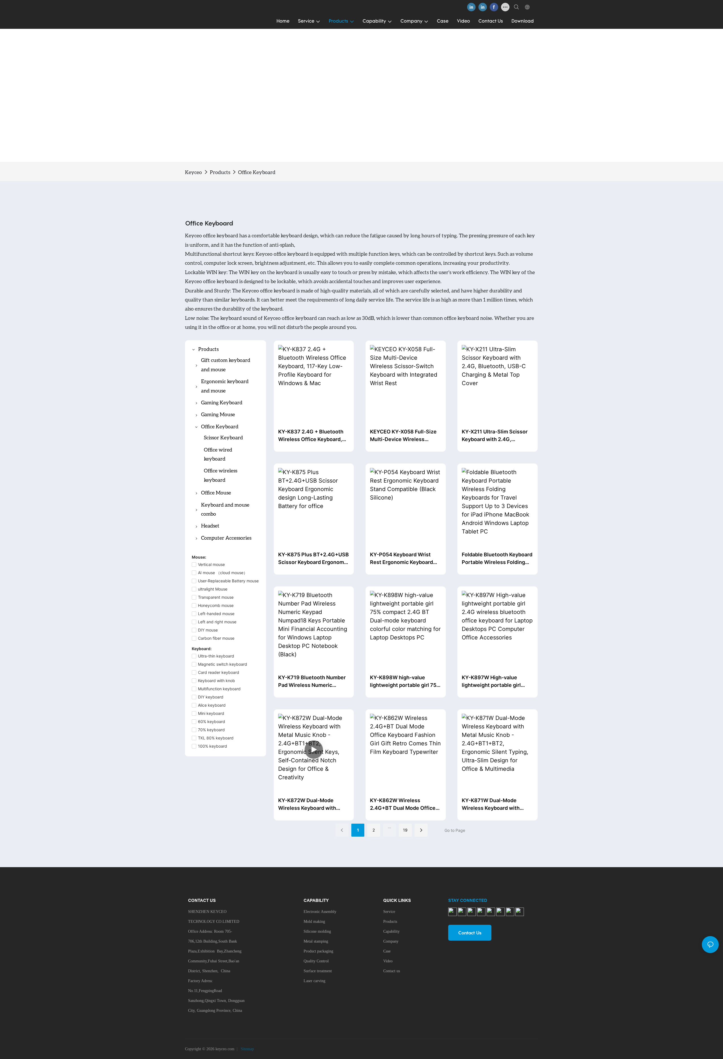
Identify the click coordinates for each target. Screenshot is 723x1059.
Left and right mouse (217, 621)
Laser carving (314, 981)
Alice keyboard (212, 705)
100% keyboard (212, 746)
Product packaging (318, 951)
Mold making (314, 921)
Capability (391, 931)
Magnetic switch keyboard (222, 664)
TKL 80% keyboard (216, 737)
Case (387, 951)
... (389, 826)
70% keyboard (211, 729)
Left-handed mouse (216, 613)
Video (388, 961)
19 (405, 830)
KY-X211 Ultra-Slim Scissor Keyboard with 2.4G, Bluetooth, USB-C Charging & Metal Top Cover (497, 436)
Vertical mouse (211, 564)
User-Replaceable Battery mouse (228, 580)
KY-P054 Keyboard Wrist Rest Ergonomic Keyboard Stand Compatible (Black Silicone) (401, 559)
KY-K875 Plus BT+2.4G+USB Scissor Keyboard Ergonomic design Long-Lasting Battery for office (313, 559)
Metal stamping (316, 941)
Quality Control (316, 961)
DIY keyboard (210, 697)
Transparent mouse (216, 597)
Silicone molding (317, 931)
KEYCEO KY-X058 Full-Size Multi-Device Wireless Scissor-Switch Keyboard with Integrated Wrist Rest (403, 436)
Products (220, 172)
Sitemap (247, 1049)
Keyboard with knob (216, 680)
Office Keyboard (256, 172)
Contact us (391, 971)
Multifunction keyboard (219, 688)
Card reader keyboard (218, 672)
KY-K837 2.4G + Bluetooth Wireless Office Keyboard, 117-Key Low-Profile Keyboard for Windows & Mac (313, 436)
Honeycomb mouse (216, 605)
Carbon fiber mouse (216, 638)
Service (389, 912)
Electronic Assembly (320, 912)
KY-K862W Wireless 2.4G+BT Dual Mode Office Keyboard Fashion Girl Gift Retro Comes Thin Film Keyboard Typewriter (402, 804)
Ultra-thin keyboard (216, 656)
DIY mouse (208, 630)
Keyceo (193, 172)
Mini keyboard (211, 713)
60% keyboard (211, 721)
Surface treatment (318, 971)
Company (390, 941)
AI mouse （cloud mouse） (222, 572)
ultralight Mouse (212, 589)
